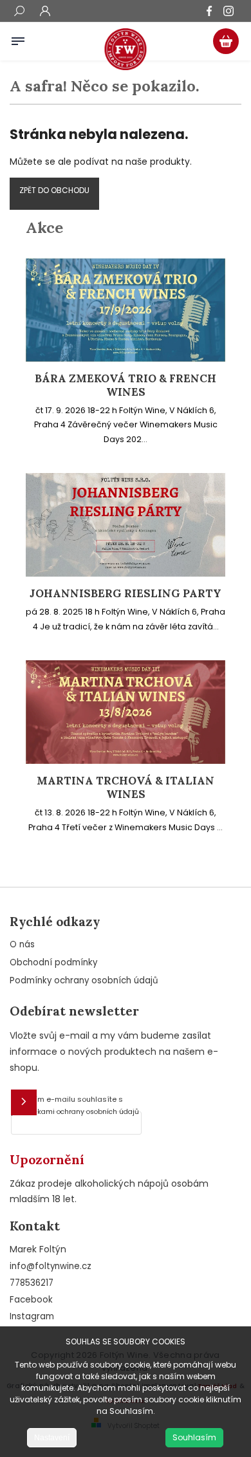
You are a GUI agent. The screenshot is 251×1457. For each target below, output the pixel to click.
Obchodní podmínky (53, 962)
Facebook (31, 1300)
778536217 (31, 1283)
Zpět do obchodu (54, 190)
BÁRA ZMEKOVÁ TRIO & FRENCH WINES (125, 385)
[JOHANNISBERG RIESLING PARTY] (125, 573)
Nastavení (52, 1437)
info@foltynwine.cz (50, 1266)
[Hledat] (19, 12)
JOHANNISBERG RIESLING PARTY (125, 593)
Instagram (32, 1316)
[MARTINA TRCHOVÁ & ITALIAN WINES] (125, 760)
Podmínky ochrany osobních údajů (84, 980)
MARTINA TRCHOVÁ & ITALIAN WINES (125, 787)
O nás (22, 944)
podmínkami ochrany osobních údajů (75, 1112)
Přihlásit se (24, 1102)
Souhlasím (194, 1437)
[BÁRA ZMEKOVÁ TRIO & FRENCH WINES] (125, 358)
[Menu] (18, 38)
